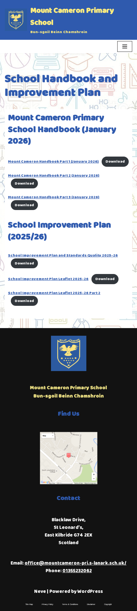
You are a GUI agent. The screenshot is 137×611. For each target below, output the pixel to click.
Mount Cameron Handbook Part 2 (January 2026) (53, 175)
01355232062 (77, 571)
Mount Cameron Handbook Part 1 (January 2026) (53, 161)
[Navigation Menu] (124, 46)
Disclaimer (91, 604)
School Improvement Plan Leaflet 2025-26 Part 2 (54, 293)
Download (115, 161)
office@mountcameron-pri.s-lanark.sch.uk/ (75, 563)
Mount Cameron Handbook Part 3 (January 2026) (53, 197)
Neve (40, 591)
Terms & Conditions (70, 604)
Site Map (29, 604)
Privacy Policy (47, 604)
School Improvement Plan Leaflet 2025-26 (48, 279)
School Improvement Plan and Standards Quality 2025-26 (63, 255)
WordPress (90, 591)
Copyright (108, 604)
